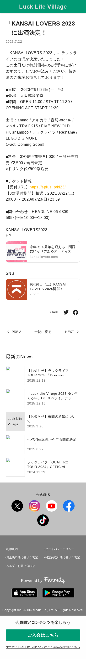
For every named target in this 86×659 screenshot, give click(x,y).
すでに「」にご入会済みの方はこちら (43, 647)
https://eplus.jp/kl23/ (48, 187)
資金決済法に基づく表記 (22, 557)
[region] (43, 421)
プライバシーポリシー (59, 549)
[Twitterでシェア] (66, 312)
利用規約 (12, 549)
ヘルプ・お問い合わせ (20, 566)
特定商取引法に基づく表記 (62, 557)
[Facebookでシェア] (75, 312)
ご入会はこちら (42, 635)
